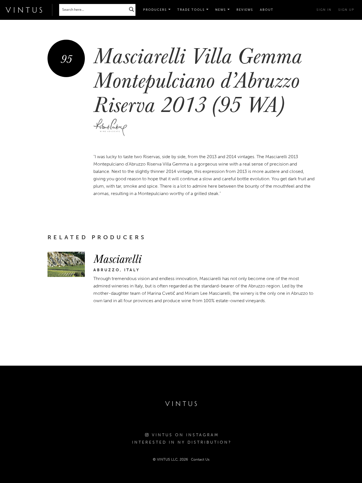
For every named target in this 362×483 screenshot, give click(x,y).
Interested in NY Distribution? (182, 442)
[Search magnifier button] (131, 9)
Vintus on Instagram (184, 435)
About (266, 10)
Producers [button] (155, 10)
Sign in (323, 10)
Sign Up (346, 10)
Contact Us (200, 459)
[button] (193, 10)
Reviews (244, 10)
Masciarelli (117, 258)
